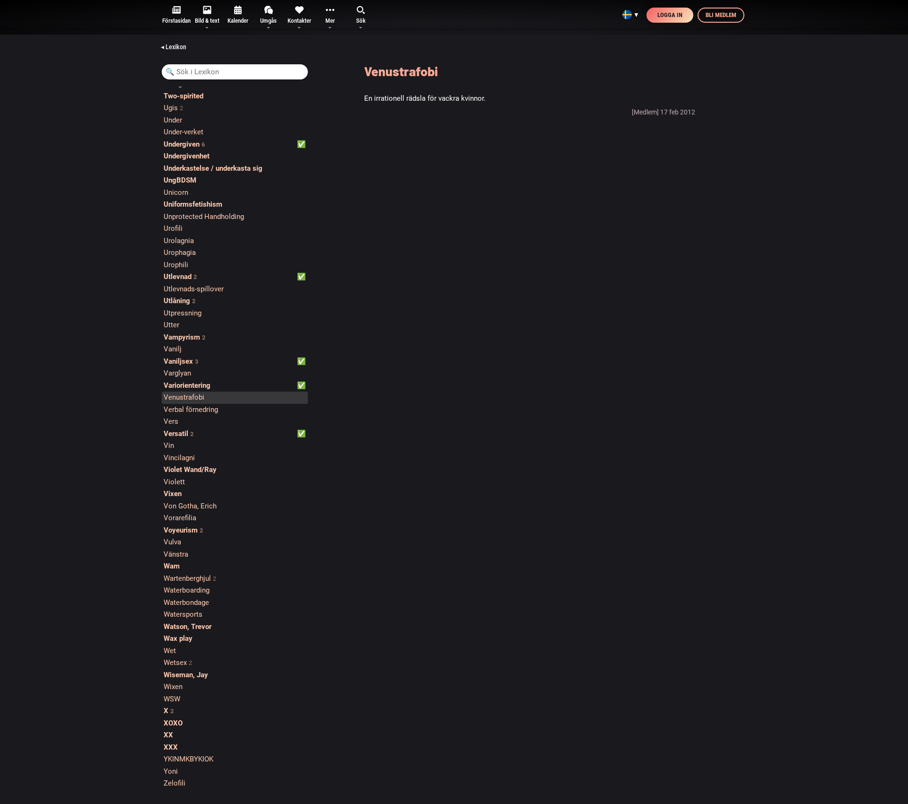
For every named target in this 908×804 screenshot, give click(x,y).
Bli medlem (721, 14)
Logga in (669, 14)
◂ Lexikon (173, 47)
